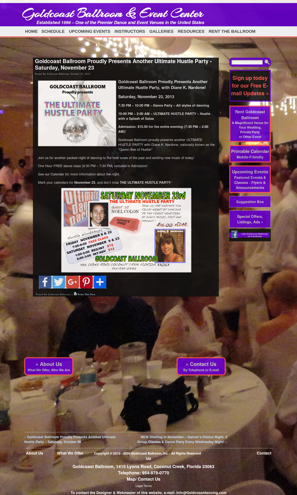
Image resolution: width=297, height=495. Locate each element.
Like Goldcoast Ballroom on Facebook (254, 235)
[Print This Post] (75, 294)
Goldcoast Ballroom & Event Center (112, 13)
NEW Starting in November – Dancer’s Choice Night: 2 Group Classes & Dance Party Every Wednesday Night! (182, 439)
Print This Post (86, 294)
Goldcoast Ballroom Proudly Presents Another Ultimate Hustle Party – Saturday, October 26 (70, 439)
